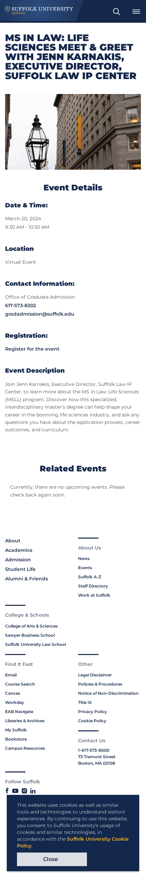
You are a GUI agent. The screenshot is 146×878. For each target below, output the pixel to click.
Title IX (85, 702)
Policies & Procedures (100, 684)
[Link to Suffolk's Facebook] (7, 791)
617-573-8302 (20, 305)
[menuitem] (116, 11)
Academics (18, 550)
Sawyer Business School (30, 635)
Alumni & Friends (26, 579)
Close (50, 859)
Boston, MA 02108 (96, 763)
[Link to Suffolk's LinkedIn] (32, 791)
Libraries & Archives (24, 720)
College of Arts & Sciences (31, 626)
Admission (18, 560)
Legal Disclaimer (95, 674)
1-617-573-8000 (93, 750)
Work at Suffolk (94, 595)
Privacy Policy (92, 711)
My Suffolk (16, 729)
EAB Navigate (19, 711)
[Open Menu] (136, 11)
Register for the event (32, 349)
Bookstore (16, 739)
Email (11, 674)
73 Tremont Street (96, 756)
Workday (14, 702)
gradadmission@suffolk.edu (39, 314)
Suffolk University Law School (35, 644)
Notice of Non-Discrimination (108, 693)
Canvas (12, 693)
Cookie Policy (92, 720)
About (12, 541)
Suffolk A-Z (89, 576)
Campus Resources (25, 748)
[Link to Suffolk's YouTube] (15, 791)
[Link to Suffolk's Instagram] (24, 791)
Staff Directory (93, 586)
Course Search (20, 684)
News (84, 558)
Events (85, 567)
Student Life (20, 569)
